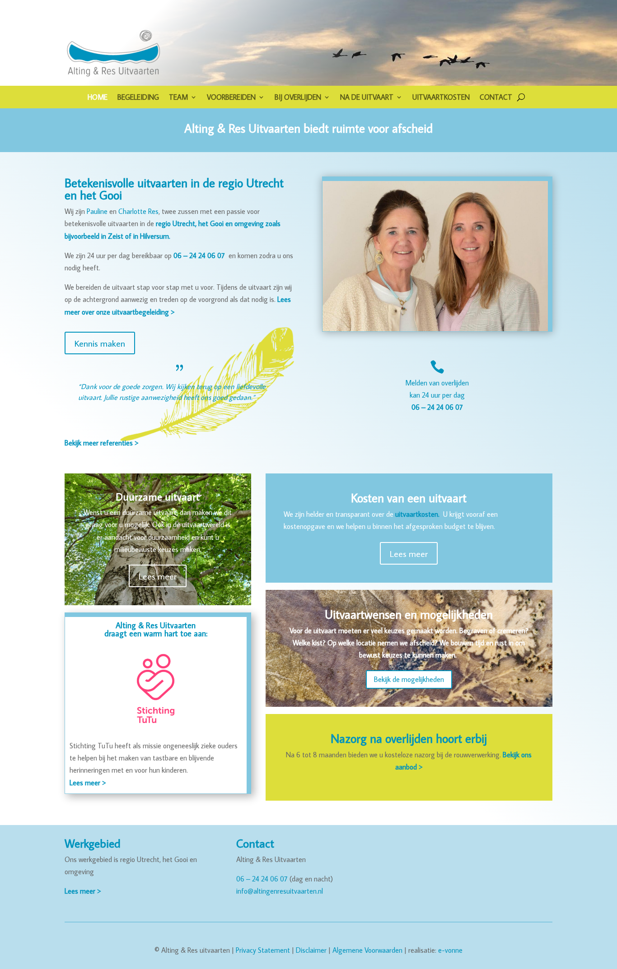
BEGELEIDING (138, 98)
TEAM (178, 98)
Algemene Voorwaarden (367, 950)
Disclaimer (311, 950)
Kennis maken (100, 343)
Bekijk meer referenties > (101, 442)
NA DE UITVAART (366, 98)
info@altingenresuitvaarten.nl (279, 890)
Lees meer (158, 576)
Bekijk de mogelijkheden (409, 679)
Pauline (97, 211)
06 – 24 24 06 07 (262, 878)
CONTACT (496, 98)
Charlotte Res (138, 211)
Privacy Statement (263, 950)
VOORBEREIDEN (231, 98)
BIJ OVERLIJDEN (298, 98)
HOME (98, 98)
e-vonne (450, 950)
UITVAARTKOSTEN (441, 98)
